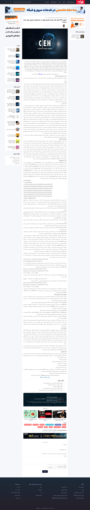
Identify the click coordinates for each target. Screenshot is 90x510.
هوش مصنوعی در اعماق (57, 386)
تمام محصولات (39, 495)
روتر (41, 487)
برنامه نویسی (64, 487)
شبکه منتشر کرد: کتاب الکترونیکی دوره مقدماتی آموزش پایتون (50, 390)
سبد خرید (18, 498)
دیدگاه (65, 456)
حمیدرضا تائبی (59, 26)
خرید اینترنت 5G (16, 160)
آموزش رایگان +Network (79, 495)
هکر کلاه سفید (42, 424)
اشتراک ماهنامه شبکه (15, 492)
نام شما (65, 444)
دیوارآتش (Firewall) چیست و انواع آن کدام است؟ (30, 419)
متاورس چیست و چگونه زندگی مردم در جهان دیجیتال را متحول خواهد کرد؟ (11, 80)
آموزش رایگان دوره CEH (49, 424)
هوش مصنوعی (64, 490)
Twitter (50, 430)
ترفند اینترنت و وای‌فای (79, 492)
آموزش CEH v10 (35, 424)
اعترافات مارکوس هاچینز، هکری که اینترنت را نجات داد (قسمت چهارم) (59, 419)
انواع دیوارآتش (40, 427)
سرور (38, 508)
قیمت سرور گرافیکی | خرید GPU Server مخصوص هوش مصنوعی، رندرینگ (10, 104)
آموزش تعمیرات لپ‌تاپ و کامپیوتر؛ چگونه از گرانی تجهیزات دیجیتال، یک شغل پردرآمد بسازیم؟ (11, 123)
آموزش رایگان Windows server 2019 (59, 498)
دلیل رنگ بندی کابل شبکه (11, 129)
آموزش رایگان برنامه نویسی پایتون (60, 495)
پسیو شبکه (17, 163)
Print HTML (45, 430)
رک (41, 492)
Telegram (54, 430)
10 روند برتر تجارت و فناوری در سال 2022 (11, 56)
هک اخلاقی (64, 427)
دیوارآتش (45, 427)
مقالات (64, 2)
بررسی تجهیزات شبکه (71, 2)
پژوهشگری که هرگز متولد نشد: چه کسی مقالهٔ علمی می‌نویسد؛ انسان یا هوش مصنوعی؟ (75, 36)
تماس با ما (47, 2)
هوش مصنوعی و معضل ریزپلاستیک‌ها (55, 385)
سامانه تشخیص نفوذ (57, 427)
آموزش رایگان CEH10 (28, 424)
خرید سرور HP (16, 158)
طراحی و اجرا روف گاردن (14, 157)
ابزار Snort (50, 427)
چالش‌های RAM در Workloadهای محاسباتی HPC (11, 117)
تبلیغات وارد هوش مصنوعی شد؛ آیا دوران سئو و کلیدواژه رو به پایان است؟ (10, 98)
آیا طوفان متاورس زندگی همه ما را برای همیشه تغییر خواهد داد (11, 62)
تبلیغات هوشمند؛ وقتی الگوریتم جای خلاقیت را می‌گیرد (11, 147)
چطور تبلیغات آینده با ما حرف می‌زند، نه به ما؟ (11, 135)
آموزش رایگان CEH (58, 424)
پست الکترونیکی (63, 450)
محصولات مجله (54, 2)
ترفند (59, 2)
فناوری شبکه (81, 487)
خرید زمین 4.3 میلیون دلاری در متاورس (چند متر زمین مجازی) (11, 74)
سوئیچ (40, 490)
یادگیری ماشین (64, 492)
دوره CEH (41, 74)
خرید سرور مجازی (15, 162)
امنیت (53, 26)
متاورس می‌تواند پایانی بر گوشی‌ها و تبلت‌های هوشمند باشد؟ (11, 50)
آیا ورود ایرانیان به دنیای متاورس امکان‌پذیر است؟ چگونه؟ (11, 68)
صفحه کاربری (17, 495)
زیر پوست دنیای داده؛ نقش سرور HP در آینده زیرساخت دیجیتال (11, 141)
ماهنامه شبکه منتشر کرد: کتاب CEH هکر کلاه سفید (52, 388)
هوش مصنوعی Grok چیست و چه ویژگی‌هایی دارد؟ (52, 383)
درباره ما (18, 487)
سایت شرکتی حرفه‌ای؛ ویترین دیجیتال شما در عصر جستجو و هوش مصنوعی (11, 110)
